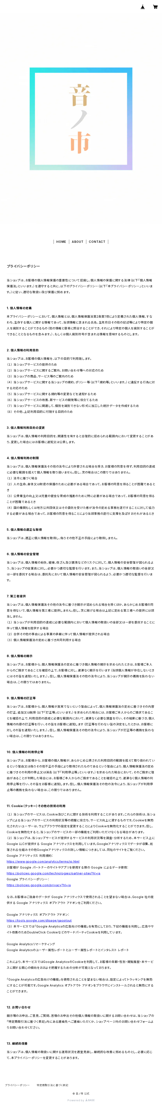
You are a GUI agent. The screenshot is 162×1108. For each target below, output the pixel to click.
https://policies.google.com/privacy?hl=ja (39, 885)
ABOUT (78, 241)
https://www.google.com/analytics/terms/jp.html (43, 861)
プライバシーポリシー (17, 1085)
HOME (61, 241)
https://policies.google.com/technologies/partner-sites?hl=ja (53, 873)
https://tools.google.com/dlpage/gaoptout (39, 920)
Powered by (76, 1100)
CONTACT (97, 241)
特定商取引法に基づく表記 (52, 1085)
